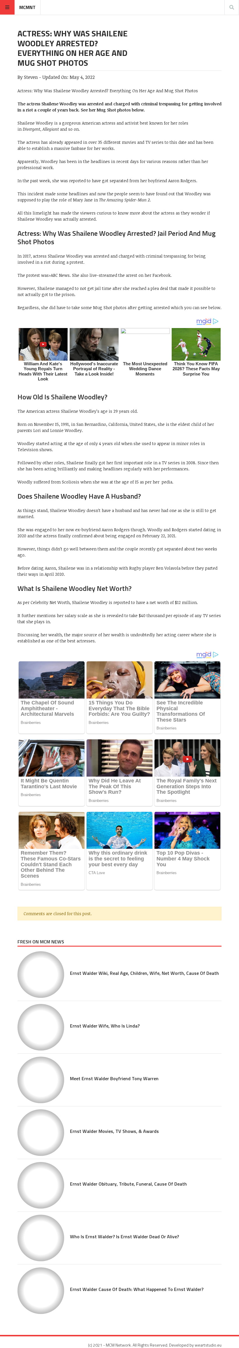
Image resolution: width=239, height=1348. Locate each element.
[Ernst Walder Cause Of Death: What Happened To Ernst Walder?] (40, 1290)
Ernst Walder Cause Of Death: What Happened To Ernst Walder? (136, 1289)
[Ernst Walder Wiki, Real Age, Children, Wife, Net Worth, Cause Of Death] (40, 974)
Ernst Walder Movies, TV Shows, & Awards (114, 1131)
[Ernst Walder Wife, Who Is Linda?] (40, 1027)
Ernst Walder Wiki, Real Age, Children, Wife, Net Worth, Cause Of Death (144, 973)
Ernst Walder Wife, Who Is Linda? (105, 1025)
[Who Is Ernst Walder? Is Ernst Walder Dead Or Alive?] (40, 1238)
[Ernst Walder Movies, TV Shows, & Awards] (40, 1132)
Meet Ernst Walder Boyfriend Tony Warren (114, 1078)
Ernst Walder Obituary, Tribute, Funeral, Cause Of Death (128, 1183)
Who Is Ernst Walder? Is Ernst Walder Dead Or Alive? (124, 1236)
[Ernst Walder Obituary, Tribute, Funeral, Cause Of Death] (40, 1185)
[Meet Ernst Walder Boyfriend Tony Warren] (40, 1080)
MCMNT (27, 7)
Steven (31, 77)
